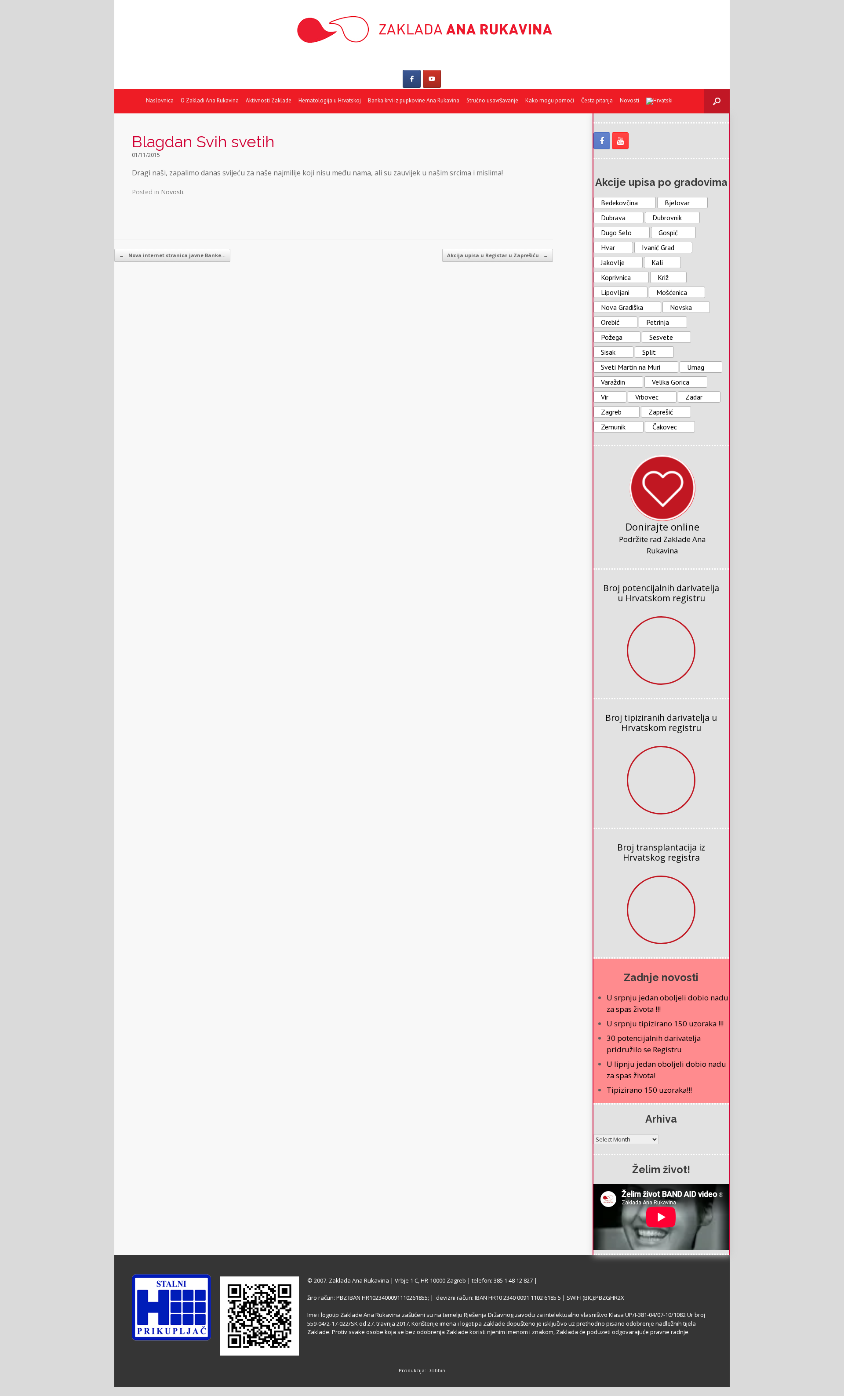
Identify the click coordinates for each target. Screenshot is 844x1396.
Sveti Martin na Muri (630, 367)
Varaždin (613, 382)
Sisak (608, 352)
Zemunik (613, 426)
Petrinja (657, 322)
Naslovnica (160, 100)
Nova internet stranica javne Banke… (172, 255)
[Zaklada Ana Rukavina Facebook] (601, 140)
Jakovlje (613, 262)
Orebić (610, 322)
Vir (604, 397)
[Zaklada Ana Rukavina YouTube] (620, 140)
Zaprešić (660, 411)
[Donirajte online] (662, 488)
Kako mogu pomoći (549, 100)
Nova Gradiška (622, 307)
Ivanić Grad (658, 247)
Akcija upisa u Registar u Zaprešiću (497, 255)
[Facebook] (412, 79)
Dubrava (613, 217)
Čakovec (664, 426)
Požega (611, 337)
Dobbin (436, 1370)
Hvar (608, 247)
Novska (681, 307)
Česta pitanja (597, 100)
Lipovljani (615, 292)
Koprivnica (616, 277)
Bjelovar (677, 202)
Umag (695, 367)
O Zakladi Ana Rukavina (210, 100)
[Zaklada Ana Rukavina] (422, 29)
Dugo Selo (616, 232)
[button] (717, 101)
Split (649, 352)
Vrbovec (646, 397)
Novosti (629, 100)
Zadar (693, 397)
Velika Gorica (670, 382)
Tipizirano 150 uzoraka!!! (649, 1090)
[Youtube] (432, 79)
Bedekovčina (619, 202)
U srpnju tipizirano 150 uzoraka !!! (665, 1023)
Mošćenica (671, 292)
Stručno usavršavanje (492, 100)
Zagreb (611, 411)
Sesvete (661, 337)
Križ (663, 277)
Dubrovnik (667, 217)
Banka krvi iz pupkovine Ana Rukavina (413, 100)
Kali (657, 262)
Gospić (668, 232)
